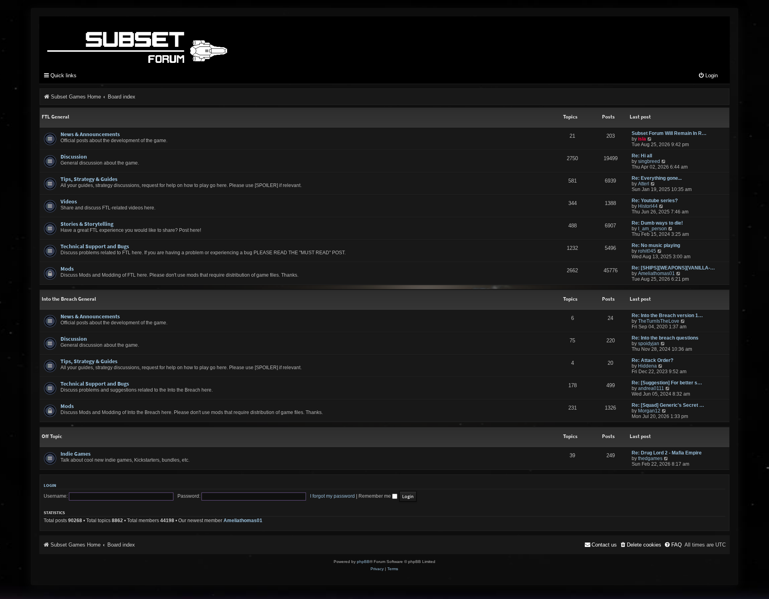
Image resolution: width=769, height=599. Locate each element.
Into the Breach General (69, 298)
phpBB (363, 561)
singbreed (649, 161)
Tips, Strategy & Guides (88, 179)
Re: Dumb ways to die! (657, 223)
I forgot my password (332, 496)
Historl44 (648, 206)
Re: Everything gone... (657, 178)
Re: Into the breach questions (665, 338)
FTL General (55, 116)
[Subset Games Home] (187, 41)
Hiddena (647, 366)
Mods (67, 268)
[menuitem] (708, 76)
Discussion (73, 156)
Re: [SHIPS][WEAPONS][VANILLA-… (673, 268)
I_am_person (652, 228)
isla (642, 139)
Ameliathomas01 (656, 273)
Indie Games (75, 453)
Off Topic (52, 436)
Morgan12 (649, 411)
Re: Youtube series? (655, 200)
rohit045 (647, 251)
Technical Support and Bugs (94, 246)
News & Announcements (90, 134)
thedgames (650, 458)
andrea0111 (651, 388)
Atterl (643, 184)
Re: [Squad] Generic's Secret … (668, 405)
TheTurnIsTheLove (658, 321)
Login (50, 485)
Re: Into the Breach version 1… (667, 315)
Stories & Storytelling (86, 223)
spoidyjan (648, 343)
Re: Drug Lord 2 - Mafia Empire (667, 453)
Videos (68, 201)
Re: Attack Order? (652, 360)
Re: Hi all (642, 156)
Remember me (375, 496)
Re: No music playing (656, 245)
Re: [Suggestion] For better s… (667, 383)
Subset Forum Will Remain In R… (669, 133)
